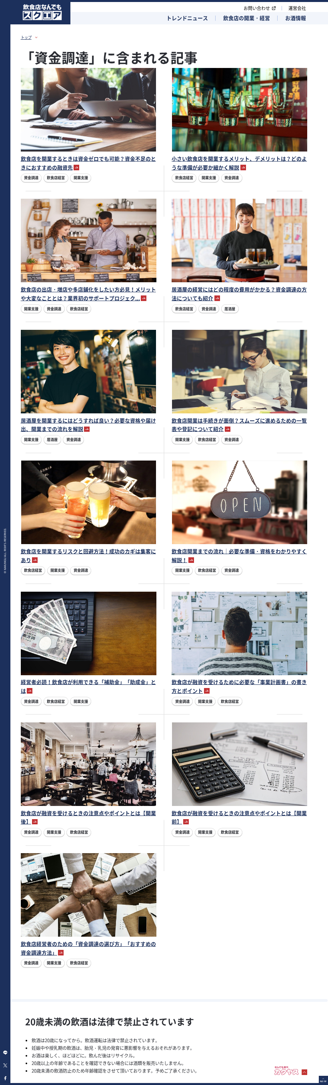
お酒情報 (295, 18)
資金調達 (31, 177)
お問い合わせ (257, 8)
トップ (26, 37)
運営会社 (297, 8)
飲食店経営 (56, 177)
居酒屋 (229, 308)
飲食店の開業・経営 (246, 18)
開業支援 (81, 177)
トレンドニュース (187, 18)
